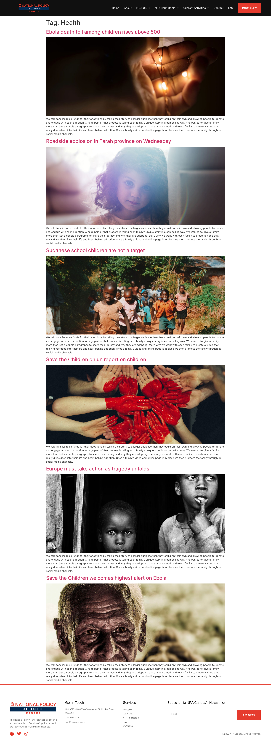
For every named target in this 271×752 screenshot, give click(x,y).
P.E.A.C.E (141, 7)
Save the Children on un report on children (96, 359)
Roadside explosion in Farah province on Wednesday (108, 141)
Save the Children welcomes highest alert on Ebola (106, 578)
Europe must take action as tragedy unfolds (97, 469)
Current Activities (194, 7)
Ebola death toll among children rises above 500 (103, 32)
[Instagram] (26, 734)
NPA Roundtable (165, 7)
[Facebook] (12, 734)
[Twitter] (19, 734)
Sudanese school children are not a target (95, 250)
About (128, 7)
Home (115, 7)
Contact (218, 7)
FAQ (230, 7)
